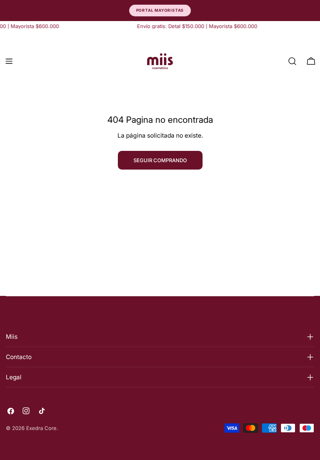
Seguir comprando (160, 160)
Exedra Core (41, 428)
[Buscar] (292, 61)
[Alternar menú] (9, 61)
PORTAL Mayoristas (160, 10)
